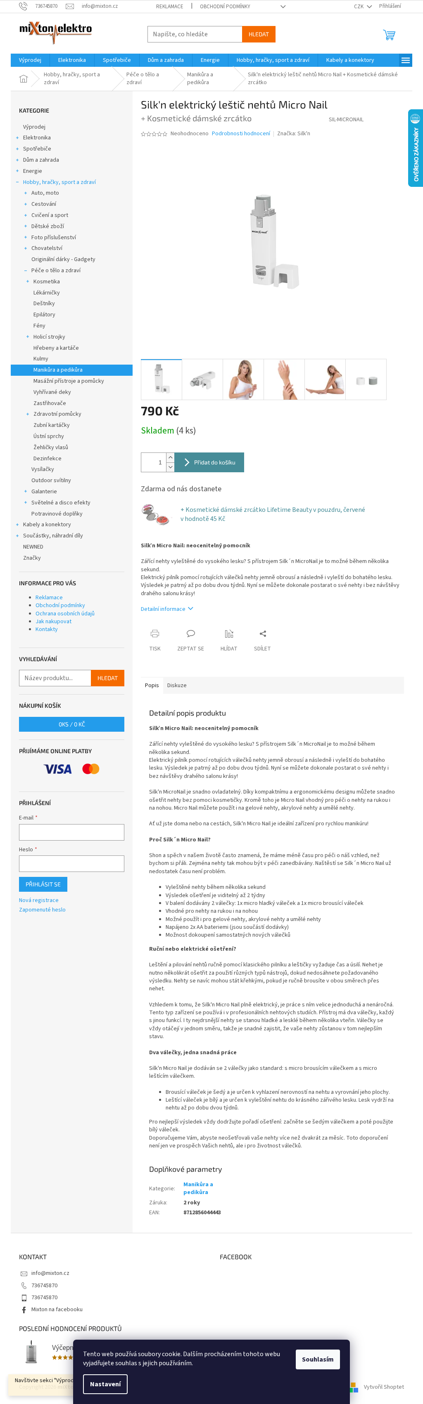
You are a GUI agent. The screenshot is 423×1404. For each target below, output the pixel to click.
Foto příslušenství (53, 237)
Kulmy (40, 359)
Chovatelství (46, 248)
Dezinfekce (47, 459)
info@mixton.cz (50, 1273)
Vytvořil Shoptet (384, 1387)
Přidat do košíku (214, 462)
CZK (359, 6)
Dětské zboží (47, 226)
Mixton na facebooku (57, 1309)
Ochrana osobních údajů (65, 614)
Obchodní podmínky (225, 6)
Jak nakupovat (53, 621)
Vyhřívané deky (52, 392)
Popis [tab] (152, 685)
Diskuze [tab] (177, 685)
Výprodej (34, 127)
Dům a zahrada (41, 160)
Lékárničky (46, 293)
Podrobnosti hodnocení (241, 134)
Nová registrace (39, 901)
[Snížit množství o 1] (170, 467)
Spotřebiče (37, 149)
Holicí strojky (49, 337)
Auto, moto (45, 193)
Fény (39, 326)
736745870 (44, 1286)
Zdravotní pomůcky (57, 414)
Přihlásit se (43, 884)
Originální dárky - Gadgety (63, 259)
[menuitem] (30, 60)
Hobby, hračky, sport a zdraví (59, 182)
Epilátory (44, 315)
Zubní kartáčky (51, 425)
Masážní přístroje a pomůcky (68, 381)
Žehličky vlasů (50, 447)
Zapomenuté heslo (42, 910)
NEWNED (33, 547)
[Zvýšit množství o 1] (170, 457)
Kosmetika (46, 282)
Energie (32, 171)
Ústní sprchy (48, 436)
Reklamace (169, 6)
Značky (32, 558)
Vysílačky (42, 469)
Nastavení (105, 1384)
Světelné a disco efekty (60, 503)
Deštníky (44, 303)
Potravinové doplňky (57, 514)
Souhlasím (318, 1359)
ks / (72, 724)
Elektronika (37, 138)
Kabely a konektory (47, 525)
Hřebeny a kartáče (56, 348)
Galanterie (44, 492)
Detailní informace (163, 609)
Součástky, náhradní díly (53, 536)
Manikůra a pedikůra (58, 370)
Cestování (43, 204)
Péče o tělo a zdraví (56, 270)
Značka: (293, 134)
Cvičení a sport (49, 215)
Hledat (259, 34)
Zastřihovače (49, 403)
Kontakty (47, 629)
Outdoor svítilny (51, 480)
